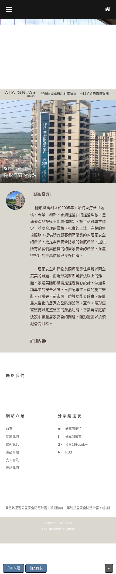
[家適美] (58, 54)
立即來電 (13, 568)
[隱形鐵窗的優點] (58, 141)
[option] (58, 54)
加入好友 (36, 568)
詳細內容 (37, 341)
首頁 (9, 429)
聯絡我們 (12, 468)
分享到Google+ (76, 445)
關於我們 (12, 437)
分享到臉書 (72, 437)
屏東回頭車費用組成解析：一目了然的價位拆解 (75, 94)
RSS (68, 452)
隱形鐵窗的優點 (20, 175)
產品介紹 (12, 452)
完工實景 (12, 460)
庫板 (55, 529)
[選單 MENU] (9, 9)
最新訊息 (12, 445)
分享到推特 (72, 429)
